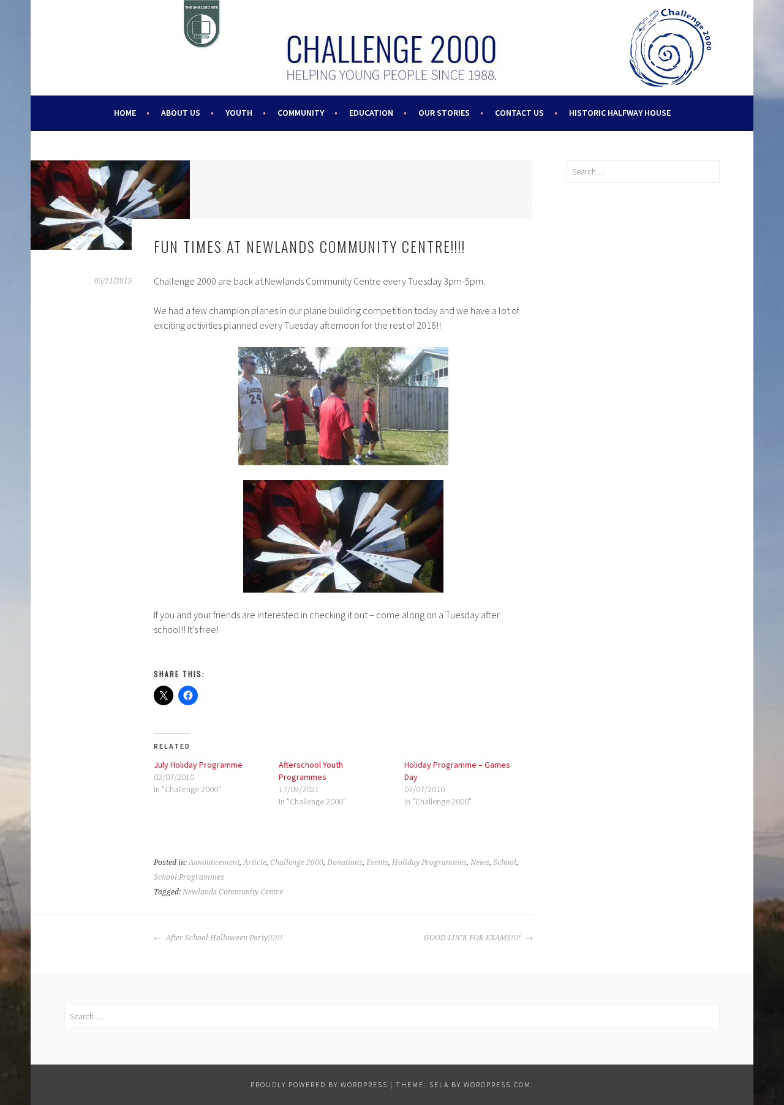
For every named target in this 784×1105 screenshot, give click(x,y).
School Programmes (189, 877)
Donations (345, 862)
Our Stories (444, 112)
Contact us (519, 112)
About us (180, 112)
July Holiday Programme (198, 764)
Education (371, 112)
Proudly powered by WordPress (319, 1084)
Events (377, 862)
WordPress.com (497, 1084)
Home (125, 112)
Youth (238, 112)
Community (300, 112)
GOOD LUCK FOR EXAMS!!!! (473, 938)
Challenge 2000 (296, 862)
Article (254, 862)
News (479, 862)
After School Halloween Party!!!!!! (223, 938)
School (504, 862)
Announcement (214, 862)
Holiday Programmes (429, 862)
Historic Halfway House (620, 112)
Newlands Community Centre (233, 892)
